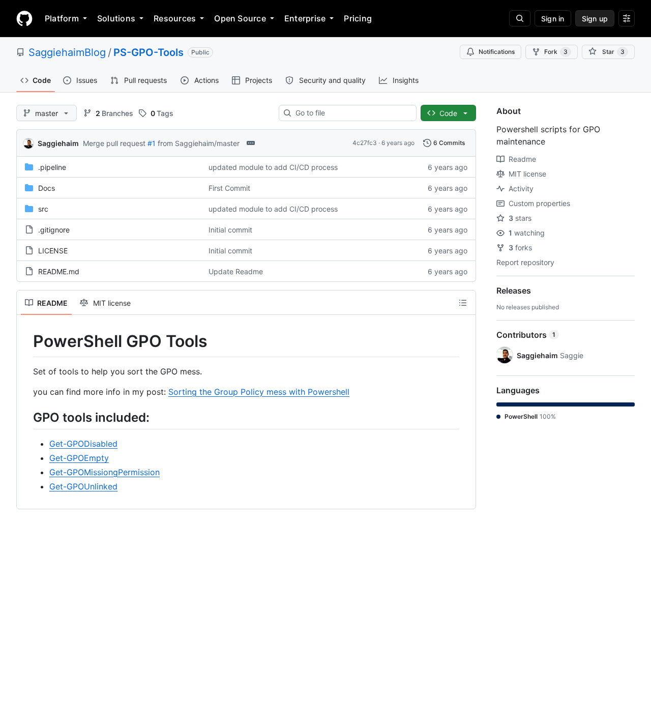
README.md (58, 271)
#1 (151, 143)
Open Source (240, 18)
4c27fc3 (364, 143)
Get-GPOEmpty (79, 458)
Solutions (116, 18)
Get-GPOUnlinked (83, 486)
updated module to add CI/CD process (273, 167)
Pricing (358, 18)
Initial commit (230, 229)
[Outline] (462, 303)
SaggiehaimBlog (67, 52)
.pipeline (52, 167)
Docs (46, 188)
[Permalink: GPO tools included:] (26, 417)
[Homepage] (24, 18)
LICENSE (53, 250)
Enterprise (305, 18)
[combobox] (351, 113)
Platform (62, 18)
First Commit (229, 188)
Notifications (497, 51)
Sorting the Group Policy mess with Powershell (258, 392)
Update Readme (236, 271)
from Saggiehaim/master (199, 143)
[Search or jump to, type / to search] (519, 18)
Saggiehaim (58, 143)
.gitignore (54, 229)
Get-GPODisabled (83, 444)
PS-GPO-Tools (148, 52)
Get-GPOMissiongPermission (104, 472)
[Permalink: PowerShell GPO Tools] (26, 341)
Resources (175, 18)
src (43, 209)
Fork (556, 51)
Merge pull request (114, 143)
